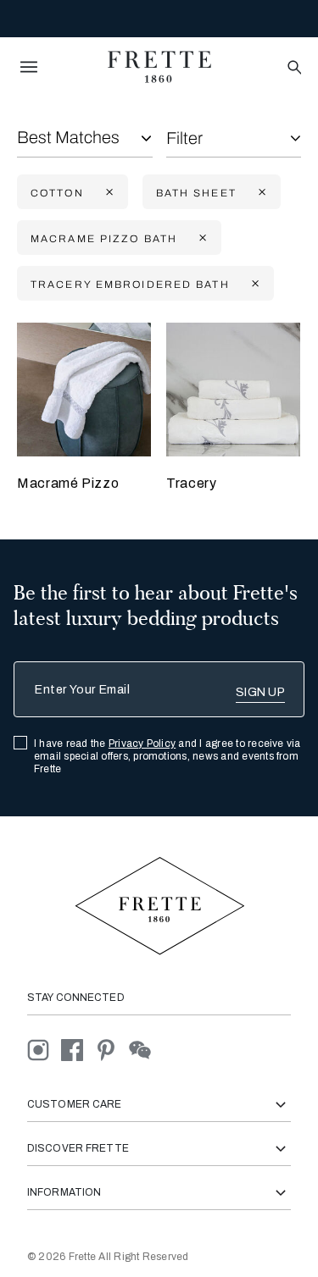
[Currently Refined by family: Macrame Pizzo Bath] (201, 238)
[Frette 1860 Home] (159, 67)
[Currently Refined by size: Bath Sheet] (260, 192)
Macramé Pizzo (68, 483)
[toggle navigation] (29, 67)
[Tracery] (233, 389)
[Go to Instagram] (44, 1049)
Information (64, 1192)
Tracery (191, 483)
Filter (184, 138)
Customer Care (74, 1104)
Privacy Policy (142, 743)
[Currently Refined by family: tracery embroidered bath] (253, 284)
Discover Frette (78, 1148)
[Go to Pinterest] (112, 1049)
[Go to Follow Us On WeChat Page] (144, 1049)
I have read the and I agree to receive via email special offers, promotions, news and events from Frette (167, 756)
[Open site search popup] (293, 68)
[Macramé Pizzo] (84, 389)
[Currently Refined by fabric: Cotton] (107, 192)
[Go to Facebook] (78, 1049)
